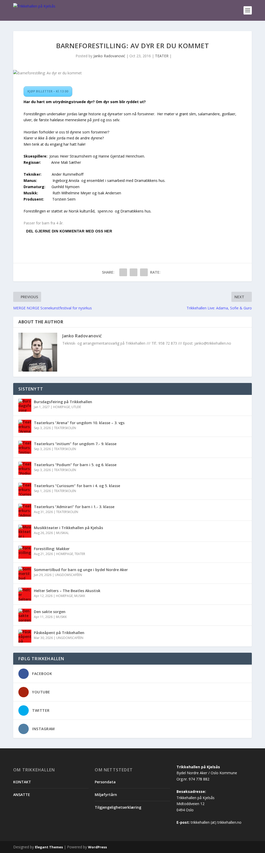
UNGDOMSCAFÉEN (68, 575)
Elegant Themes (49, 847)
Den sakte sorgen (49, 611)
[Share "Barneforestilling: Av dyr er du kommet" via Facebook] (123, 272)
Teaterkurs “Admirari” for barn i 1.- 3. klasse (74, 506)
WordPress (97, 847)
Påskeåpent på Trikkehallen (59, 632)
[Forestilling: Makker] (24, 552)
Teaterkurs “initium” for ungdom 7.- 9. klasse (75, 443)
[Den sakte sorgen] (24, 615)
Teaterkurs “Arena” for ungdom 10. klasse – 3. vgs (79, 422)
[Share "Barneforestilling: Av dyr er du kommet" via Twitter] (133, 272)
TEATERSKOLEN (65, 428)
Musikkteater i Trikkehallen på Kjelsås (68, 527)
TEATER (161, 55)
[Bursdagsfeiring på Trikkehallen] (24, 405)
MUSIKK (79, 596)
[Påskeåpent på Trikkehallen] (24, 636)
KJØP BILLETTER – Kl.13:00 (47, 91)
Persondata (105, 781)
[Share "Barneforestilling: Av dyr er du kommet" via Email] (144, 272)
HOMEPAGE (61, 407)
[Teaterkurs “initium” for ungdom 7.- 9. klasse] (24, 447)
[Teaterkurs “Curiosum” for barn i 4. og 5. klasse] (24, 489)
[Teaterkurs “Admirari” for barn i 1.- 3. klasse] (24, 510)
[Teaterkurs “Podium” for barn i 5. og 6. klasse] (24, 468)
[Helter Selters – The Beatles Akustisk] (24, 594)
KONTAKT (22, 781)
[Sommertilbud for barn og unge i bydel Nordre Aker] (24, 573)
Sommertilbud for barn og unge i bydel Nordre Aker (81, 569)
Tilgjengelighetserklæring (118, 807)
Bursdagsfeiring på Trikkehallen (63, 401)
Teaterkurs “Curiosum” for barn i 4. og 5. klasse (77, 485)
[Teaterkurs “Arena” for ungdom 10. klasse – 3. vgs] (24, 426)
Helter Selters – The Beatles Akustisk (67, 590)
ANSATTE (21, 794)
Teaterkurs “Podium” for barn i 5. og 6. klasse (75, 464)
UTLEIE (76, 407)
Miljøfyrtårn (106, 794)
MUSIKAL (62, 533)
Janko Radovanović (109, 55)
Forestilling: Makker (52, 548)
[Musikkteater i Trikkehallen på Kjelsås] (24, 531)
